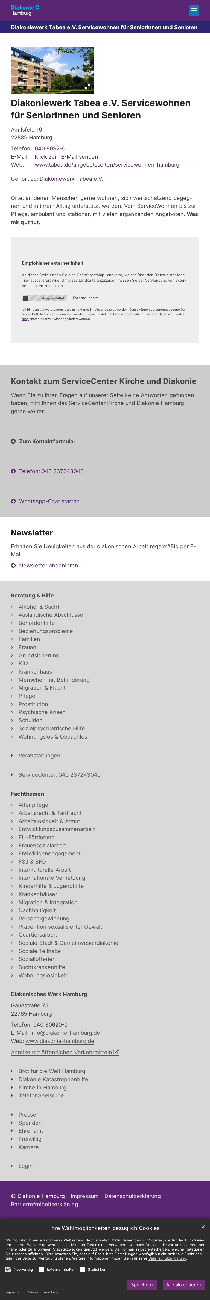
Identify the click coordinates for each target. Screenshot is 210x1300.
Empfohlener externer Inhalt (52, 263)
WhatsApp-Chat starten (49, 501)
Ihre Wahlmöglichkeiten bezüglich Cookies (105, 1228)
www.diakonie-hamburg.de (59, 1041)
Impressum (13, 1292)
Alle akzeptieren (183, 1284)
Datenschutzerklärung (42, 1292)
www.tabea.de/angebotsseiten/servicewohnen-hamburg (107, 164)
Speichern (142, 1284)
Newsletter (32, 532)
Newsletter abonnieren (48, 565)
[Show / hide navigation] (194, 10)
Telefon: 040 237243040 (51, 471)
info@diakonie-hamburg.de (65, 1033)
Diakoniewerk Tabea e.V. (71, 179)
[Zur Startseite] (25, 10)
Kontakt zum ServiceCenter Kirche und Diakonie (104, 381)
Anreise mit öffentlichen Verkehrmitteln (61, 1052)
